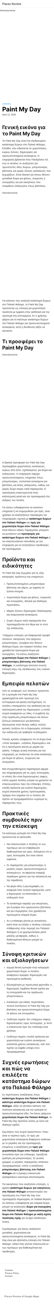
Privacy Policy (12, 1273)
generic (6, 104)
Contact (9, 1276)
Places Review (11, 4)
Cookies (9, 1270)
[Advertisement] (27, 54)
